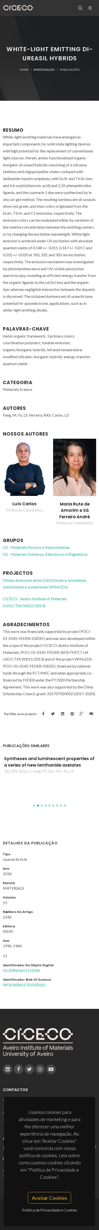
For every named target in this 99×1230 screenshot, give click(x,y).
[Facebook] (18, 1069)
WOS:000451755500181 (24, 984)
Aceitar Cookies (49, 1198)
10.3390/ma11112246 (21, 970)
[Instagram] (40, 1069)
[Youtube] (51, 1069)
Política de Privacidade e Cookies (49, 1210)
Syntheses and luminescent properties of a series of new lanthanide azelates (49, 762)
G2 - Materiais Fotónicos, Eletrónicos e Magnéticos (45, 554)
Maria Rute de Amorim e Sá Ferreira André (74, 510)
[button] (34, 805)
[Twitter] (29, 1069)
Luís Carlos (24, 504)
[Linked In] (7, 1069)
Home (24, 69)
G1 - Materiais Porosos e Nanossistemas (36, 547)
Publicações (70, 69)
